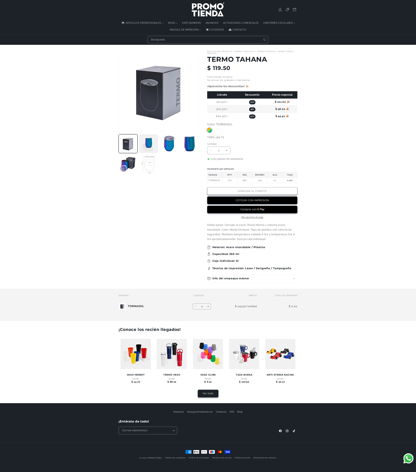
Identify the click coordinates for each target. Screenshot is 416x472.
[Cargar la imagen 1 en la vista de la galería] (128, 143)
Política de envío (242, 458)
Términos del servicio (222, 458)
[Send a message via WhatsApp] (408, 458)
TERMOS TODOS (285, 51)
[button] (252, 278)
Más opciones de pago (252, 217)
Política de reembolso (175, 458)
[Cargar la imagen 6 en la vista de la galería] (148, 164)
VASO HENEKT (136, 375)
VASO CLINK (208, 375)
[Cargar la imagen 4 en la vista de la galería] (189, 143)
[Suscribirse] (173, 430)
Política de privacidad (199, 458)
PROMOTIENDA (155, 458)
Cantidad (211, 144)
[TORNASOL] (209, 130)
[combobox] (208, 39)
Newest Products (244, 51)
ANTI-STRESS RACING (280, 375)
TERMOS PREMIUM (266, 51)
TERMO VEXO (171, 375)
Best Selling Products (219, 51)
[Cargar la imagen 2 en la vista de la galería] (148, 143)
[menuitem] (142, 22)
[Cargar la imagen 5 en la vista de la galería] (128, 164)
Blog (239, 411)
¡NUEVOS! (212, 53)
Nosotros (178, 411)
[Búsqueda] (264, 39)
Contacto (221, 411)
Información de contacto (264, 458)
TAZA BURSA (244, 375)
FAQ (232, 411)
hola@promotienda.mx (200, 411)
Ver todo (208, 393)
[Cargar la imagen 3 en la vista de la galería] (169, 143)
